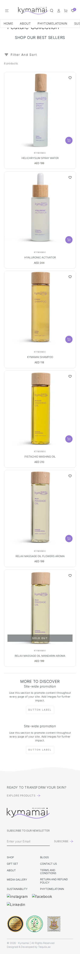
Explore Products (21, 795)
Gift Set (12, 863)
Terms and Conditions (48, 872)
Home (8, 23)
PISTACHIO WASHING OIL (40, 456)
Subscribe (61, 841)
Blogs (44, 857)
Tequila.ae (44, 946)
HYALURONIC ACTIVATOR (40, 257)
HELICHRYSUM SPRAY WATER (40, 158)
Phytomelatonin (52, 23)
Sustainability (17, 889)
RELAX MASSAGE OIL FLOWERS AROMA (40, 556)
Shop (10, 857)
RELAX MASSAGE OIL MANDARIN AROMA (40, 655)
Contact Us (48, 863)
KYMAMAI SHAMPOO (40, 357)
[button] (51, 10)
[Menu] (6, 10)
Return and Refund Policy (54, 881)
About (25, 23)
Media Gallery (17, 879)
